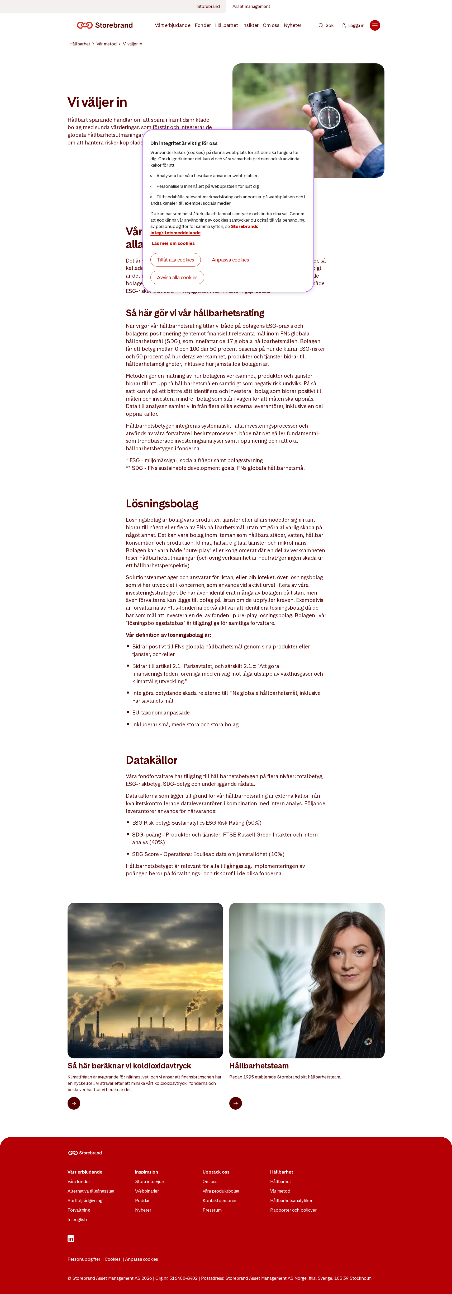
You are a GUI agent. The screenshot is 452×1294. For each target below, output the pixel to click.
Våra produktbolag (221, 1191)
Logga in (356, 25)
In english (77, 1219)
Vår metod (107, 44)
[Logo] (106, 25)
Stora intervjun (149, 1181)
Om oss (271, 25)
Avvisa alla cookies (177, 277)
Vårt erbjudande (173, 25)
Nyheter (292, 25)
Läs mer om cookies (173, 243)
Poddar (142, 1200)
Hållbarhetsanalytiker (291, 1200)
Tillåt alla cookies (175, 259)
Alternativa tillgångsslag (91, 1191)
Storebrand (208, 6)
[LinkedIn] (71, 1240)
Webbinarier (147, 1191)
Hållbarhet (226, 25)
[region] (228, 211)
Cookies (113, 1259)
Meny (375, 25)
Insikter (250, 25)
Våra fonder (79, 1181)
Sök (330, 25)
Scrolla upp (441, 1283)
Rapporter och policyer (293, 1210)
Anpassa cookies (141, 1259)
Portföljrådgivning (85, 1200)
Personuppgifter (84, 1259)
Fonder (203, 25)
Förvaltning (79, 1210)
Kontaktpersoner (220, 1200)
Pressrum (212, 1210)
